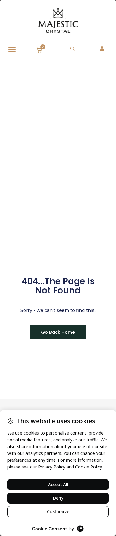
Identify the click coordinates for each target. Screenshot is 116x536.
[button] (12, 49)
